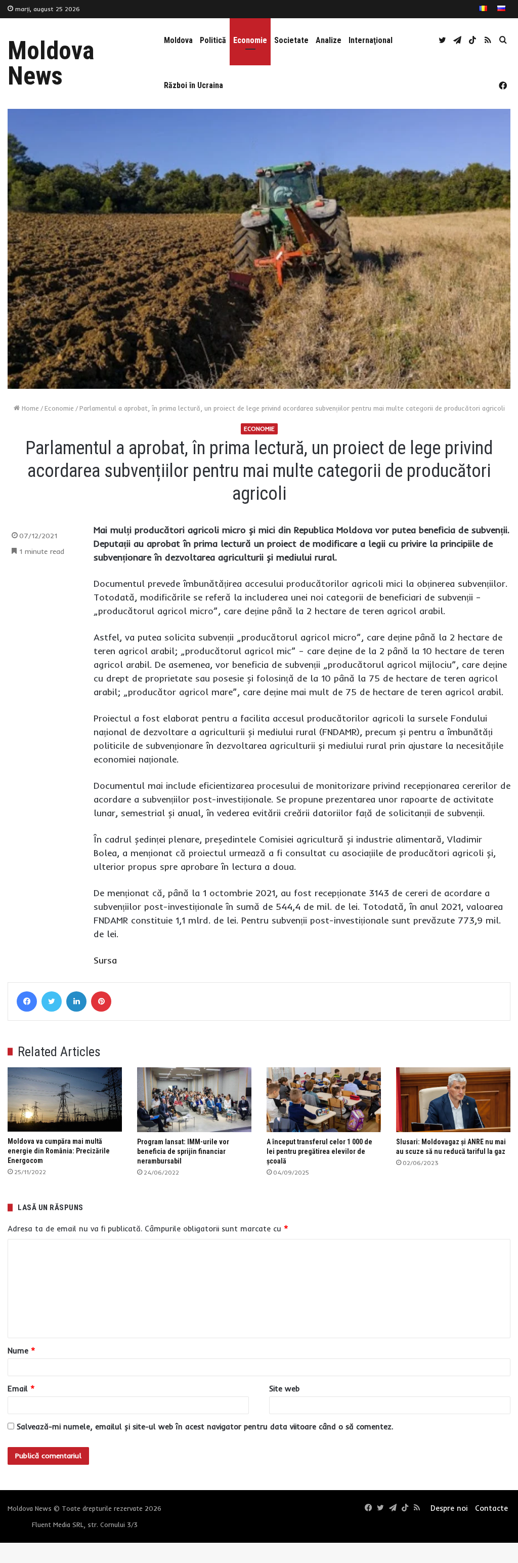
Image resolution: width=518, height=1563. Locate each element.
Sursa (105, 960)
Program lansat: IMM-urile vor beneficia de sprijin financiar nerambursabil (183, 1151)
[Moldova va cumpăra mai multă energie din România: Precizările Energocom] (65, 1099)
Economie (250, 40)
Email (21, 1388)
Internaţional (371, 40)
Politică (213, 40)
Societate (291, 40)
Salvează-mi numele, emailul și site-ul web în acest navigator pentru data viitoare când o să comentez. (205, 1426)
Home (29, 408)
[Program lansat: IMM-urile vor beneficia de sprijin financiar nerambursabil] (194, 1099)
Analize (328, 40)
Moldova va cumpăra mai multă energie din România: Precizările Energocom (59, 1151)
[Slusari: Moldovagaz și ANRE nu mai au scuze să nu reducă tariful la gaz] (453, 1099)
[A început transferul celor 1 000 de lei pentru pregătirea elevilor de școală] (324, 1099)
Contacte (491, 1508)
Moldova (178, 40)
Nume (21, 1350)
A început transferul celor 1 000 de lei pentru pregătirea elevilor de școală (319, 1151)
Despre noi (448, 1508)
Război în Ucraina (193, 85)
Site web (284, 1388)
